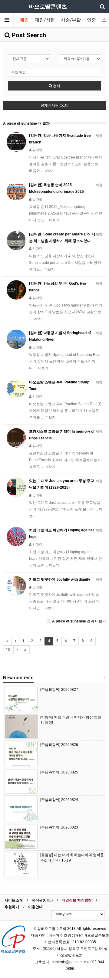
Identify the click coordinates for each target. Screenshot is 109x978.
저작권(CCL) (42, 900)
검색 (56, 86)
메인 (24, 20)
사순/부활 (71, 20)
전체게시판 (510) (54, 105)
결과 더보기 (79, 621)
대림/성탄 (45, 20)
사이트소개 (14, 900)
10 (8, 650)
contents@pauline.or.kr (71, 962)
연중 (91, 20)
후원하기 (12, 907)
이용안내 (35, 907)
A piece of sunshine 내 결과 (26, 123)
